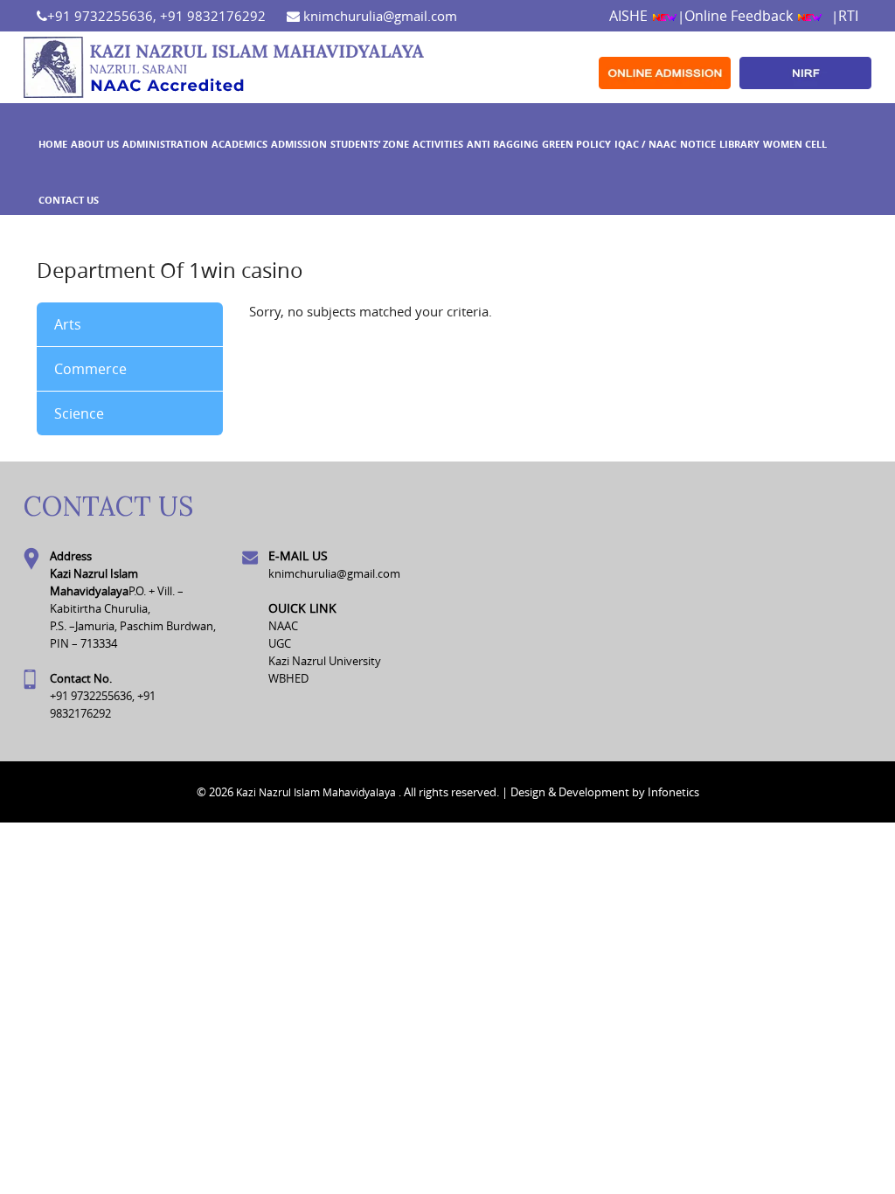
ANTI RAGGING (502, 143)
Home (52, 143)
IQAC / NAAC (645, 143)
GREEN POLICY (576, 143)
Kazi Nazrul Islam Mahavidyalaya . (318, 792)
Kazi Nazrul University (324, 661)
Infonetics (673, 792)
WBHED (288, 678)
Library (739, 143)
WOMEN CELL (795, 143)
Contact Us (68, 199)
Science (79, 413)
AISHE (630, 15)
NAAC (283, 626)
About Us (95, 143)
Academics (239, 143)
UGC (279, 643)
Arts (67, 324)
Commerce (90, 368)
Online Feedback (740, 15)
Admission (299, 143)
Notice (698, 143)
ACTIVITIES (438, 143)
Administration (165, 143)
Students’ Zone (369, 143)
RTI (848, 15)
